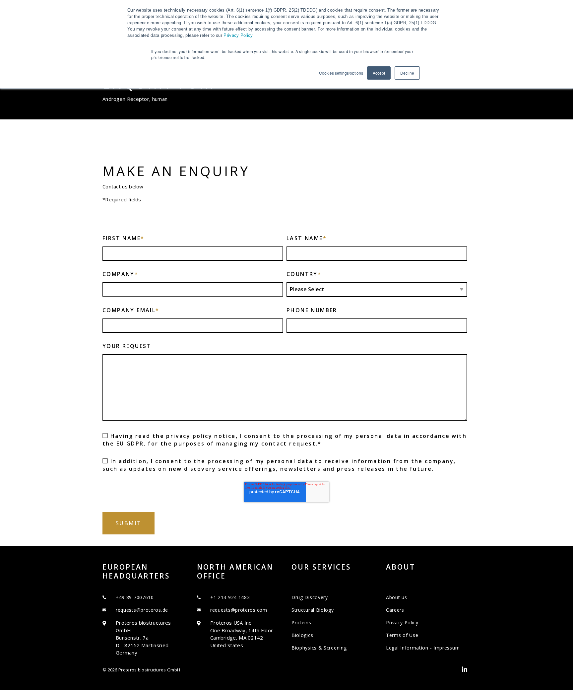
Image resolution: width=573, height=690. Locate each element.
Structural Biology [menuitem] (312, 610)
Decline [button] (407, 73)
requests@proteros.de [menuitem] (142, 610)
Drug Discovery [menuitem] (309, 597)
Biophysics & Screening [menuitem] (319, 648)
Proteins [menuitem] (301, 622)
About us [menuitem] (396, 597)
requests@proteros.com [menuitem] (238, 610)
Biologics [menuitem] (302, 635)
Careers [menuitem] (395, 610)
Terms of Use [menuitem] (402, 635)
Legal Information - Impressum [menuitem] (423, 648)
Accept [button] (379, 73)
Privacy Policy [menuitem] (402, 622)
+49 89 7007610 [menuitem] (135, 597)
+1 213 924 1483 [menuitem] (230, 597)
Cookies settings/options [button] (341, 73)
